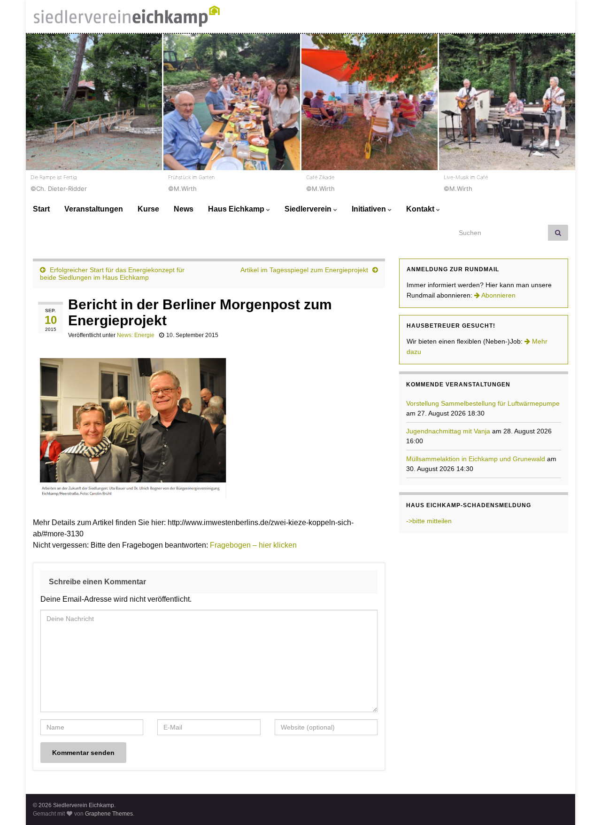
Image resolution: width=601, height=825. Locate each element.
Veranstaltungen (93, 209)
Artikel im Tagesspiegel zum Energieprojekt (304, 270)
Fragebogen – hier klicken (253, 545)
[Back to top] (580, 804)
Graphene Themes (109, 813)
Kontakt (421, 209)
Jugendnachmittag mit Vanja (448, 431)
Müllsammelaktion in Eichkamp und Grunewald (475, 459)
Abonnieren (498, 295)
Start (41, 209)
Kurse (148, 209)
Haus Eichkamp (237, 209)
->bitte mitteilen (429, 521)
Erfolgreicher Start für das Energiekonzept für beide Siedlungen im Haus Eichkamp (112, 273)
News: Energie (135, 335)
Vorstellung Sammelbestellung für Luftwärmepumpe (483, 403)
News (183, 209)
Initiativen (370, 209)
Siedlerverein (309, 209)
